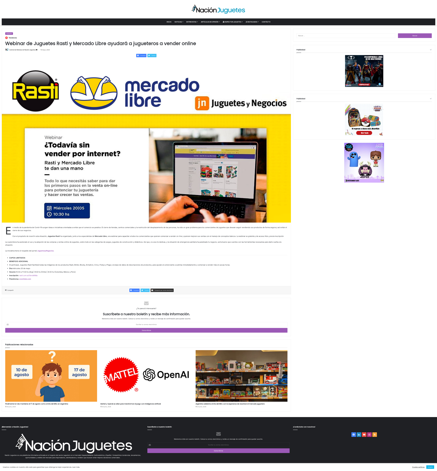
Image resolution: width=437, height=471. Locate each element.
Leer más (76, 467)
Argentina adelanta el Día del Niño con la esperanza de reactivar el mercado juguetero (230, 404)
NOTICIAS (178, 22)
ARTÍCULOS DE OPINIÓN (209, 22)
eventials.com (25, 279)
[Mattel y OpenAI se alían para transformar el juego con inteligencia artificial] (146, 376)
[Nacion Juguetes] (218, 9)
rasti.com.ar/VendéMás (28, 275)
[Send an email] (36, 50)
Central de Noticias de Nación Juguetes (22, 50)
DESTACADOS (252, 22)
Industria (9, 33)
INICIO (169, 22)
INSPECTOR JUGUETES (232, 22)
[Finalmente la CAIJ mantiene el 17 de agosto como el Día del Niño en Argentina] (51, 376)
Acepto (430, 467)
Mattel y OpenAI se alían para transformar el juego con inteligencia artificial (130, 404)
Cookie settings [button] (418, 467)
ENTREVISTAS (191, 22)
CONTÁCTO (266, 22)
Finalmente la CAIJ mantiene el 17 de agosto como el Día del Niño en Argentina (36, 404)
